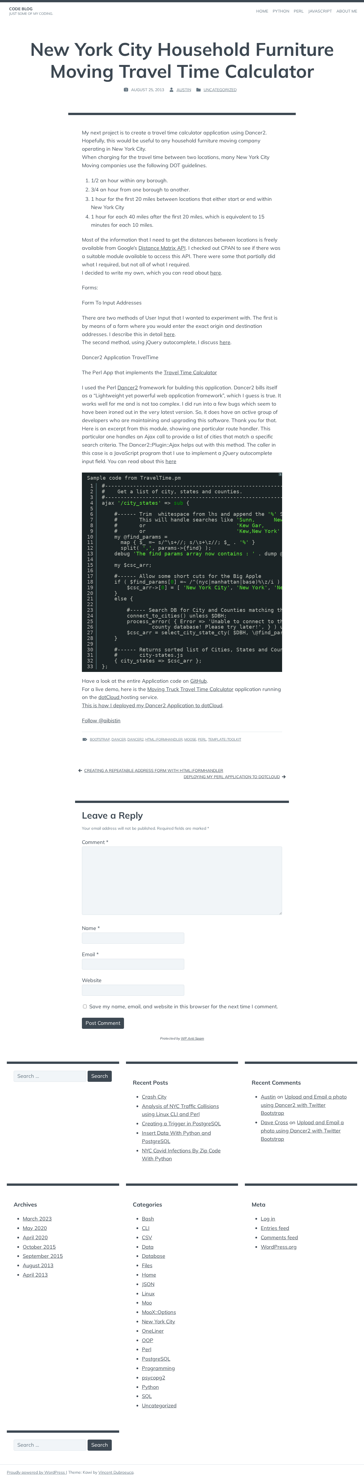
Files (147, 1265)
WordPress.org (279, 1247)
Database (153, 1256)
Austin (184, 89)
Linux (148, 1293)
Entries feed (275, 1228)
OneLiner (153, 1331)
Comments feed (279, 1237)
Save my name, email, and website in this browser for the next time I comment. (183, 1006)
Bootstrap (100, 739)
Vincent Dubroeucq (115, 1472)
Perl (202, 739)
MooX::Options (159, 1312)
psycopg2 (153, 1377)
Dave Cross (274, 1122)
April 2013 (35, 1275)
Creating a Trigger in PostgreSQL (181, 1123)
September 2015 (43, 1256)
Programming (158, 1368)
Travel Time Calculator (190, 372)
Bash (148, 1218)
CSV (147, 1237)
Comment (95, 842)
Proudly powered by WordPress (36, 1472)
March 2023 (37, 1218)
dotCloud (109, 697)
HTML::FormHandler (164, 739)
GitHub (198, 681)
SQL (147, 1396)
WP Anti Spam (192, 1038)
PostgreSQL (156, 1359)
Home (149, 1275)
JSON (148, 1284)
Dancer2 (127, 387)
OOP (147, 1340)
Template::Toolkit (224, 739)
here (215, 272)
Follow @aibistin (101, 720)
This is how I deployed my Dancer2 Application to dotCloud (152, 705)
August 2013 (38, 1265)
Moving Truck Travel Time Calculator (190, 689)
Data (148, 1247)
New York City (158, 1321)
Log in (268, 1218)
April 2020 (35, 1237)
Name (91, 928)
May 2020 (35, 1228)
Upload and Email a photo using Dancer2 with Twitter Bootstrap (304, 1105)
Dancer (118, 739)
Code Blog (20, 8)
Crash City (154, 1096)
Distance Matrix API (162, 248)
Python (150, 1387)
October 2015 (39, 1247)
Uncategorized (220, 89)
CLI (146, 1228)
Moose (190, 739)
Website (92, 980)
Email (90, 954)
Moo (147, 1302)
